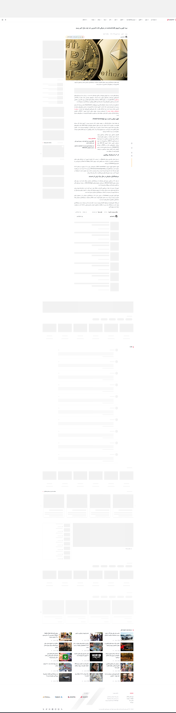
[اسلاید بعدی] (41, 153)
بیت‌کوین (116, 100)
